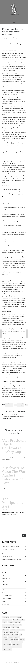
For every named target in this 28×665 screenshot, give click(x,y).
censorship (9, 619)
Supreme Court (19, 642)
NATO (20, 634)
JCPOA (11, 632)
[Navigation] (14, 22)
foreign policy (11, 404)
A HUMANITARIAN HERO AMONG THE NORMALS (12, 559)
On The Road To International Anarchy (10, 546)
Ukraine (4, 601)
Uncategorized (5, 604)
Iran (4, 632)
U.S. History (19, 644)
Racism (11, 639)
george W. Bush (6, 627)
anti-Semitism (6, 617)
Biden (4, 619)
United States (22, 404)
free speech (18, 624)
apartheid (19, 617)
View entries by (10, 421)
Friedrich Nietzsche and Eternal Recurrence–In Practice (12, 552)
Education (4, 570)
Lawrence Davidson (18, 37)
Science (12, 642)
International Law (6, 578)
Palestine (5, 637)
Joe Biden (16, 632)
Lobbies (12, 634)
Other (3, 587)
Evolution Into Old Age (7, 556)
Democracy (10, 622)
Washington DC (18, 647)
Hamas (12, 627)
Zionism (20, 39)
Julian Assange (6, 634)
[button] (24, 535)
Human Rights (6, 629)
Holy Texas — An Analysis (8, 549)
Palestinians (5, 590)
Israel (3, 39)
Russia (3, 592)
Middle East (7, 39)
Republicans (21, 639)
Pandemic (17, 637)
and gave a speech (6, 68)
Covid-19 (5, 622)
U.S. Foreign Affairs (14, 39)
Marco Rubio (18, 404)
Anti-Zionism (13, 617)
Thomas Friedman (7, 644)
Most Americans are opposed (14, 376)
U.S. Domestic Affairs (7, 595)
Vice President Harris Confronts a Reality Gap (14, 446)
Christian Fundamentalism (18, 619)
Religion (16, 639)
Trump (13, 644)
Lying (16, 634)
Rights (4, 642)
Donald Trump (7, 404)
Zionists (9, 649)
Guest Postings (5, 572)
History (3, 575)
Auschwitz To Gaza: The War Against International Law (13, 475)
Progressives (5, 639)
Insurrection (12, 629)
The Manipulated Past (12, 503)
